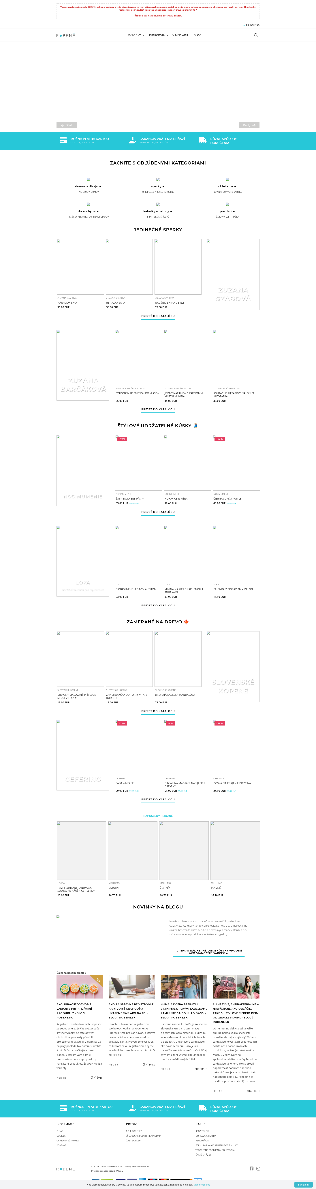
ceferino (121, 778)
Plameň (216, 887)
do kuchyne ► (88, 211)
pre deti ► (227, 211)
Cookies (61, 1135)
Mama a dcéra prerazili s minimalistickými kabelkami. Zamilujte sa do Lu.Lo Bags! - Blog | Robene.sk (184, 1011)
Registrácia (202, 1131)
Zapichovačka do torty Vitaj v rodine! (126, 696)
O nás (60, 1131)
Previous (49, 860)
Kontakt (61, 1145)
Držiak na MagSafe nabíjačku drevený (185, 784)
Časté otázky (134, 1140)
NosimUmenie (123, 494)
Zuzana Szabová (67, 297)
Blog (197, 35)
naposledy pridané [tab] (158, 816)
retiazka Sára (115, 302)
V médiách (180, 35)
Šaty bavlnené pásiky (130, 498)
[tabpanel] (158, 940)
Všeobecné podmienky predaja (143, 1135)
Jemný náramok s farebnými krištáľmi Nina (184, 394)
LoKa (118, 584)
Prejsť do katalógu (158, 316)
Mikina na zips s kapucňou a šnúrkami (184, 591)
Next (267, 860)
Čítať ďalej (97, 1077)
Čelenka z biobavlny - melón (233, 589)
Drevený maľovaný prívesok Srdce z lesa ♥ (76, 696)
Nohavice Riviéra (176, 498)
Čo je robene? (134, 1131)
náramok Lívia (67, 302)
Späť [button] (69, 125)
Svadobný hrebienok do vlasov (137, 393)
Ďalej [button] (246, 125)
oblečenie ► (227, 186)
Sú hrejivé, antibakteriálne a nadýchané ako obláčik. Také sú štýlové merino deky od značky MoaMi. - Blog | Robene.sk (236, 1013)
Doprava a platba (205, 1135)
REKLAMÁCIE (202, 1140)
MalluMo (114, 882)
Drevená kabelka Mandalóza (175, 694)
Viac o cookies (201, 1184)
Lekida (61, 882)
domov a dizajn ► (88, 186)
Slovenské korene (67, 690)
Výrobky (134, 35)
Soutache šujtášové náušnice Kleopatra (234, 394)
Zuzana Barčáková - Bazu (131, 388)
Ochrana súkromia (68, 1140)
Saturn (114, 887)
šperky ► (158, 186)
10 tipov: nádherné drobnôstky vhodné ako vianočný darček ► (209, 952)
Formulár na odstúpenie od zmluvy (216, 1145)
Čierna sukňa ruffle (227, 498)
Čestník (165, 887)
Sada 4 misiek (125, 783)
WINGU (119, 1170)
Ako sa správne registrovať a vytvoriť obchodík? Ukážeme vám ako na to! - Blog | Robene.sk (131, 1011)
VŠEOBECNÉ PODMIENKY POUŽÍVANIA (215, 1150)
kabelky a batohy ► (158, 211)
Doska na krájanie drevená (232, 783)
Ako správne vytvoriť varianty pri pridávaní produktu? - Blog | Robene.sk (74, 1011)
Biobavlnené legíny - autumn (136, 589)
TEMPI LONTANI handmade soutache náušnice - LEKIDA (76, 889)
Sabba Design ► (158, 112)
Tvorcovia (157, 35)
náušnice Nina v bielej (170, 302)
